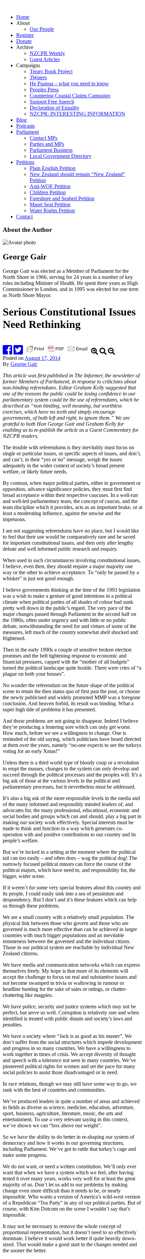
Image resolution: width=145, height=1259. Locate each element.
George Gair (23, 364)
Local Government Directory (60, 156)
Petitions (25, 162)
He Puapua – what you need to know (69, 83)
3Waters (38, 77)
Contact (24, 216)
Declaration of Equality (54, 108)
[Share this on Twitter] (18, 352)
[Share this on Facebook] (7, 352)
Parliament (27, 132)
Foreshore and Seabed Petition (62, 198)
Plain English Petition (53, 168)
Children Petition (48, 192)
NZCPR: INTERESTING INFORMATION (77, 114)
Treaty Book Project (51, 71)
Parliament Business (51, 150)
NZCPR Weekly (47, 53)
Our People (42, 29)
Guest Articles (45, 59)
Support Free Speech (52, 101)
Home (22, 17)
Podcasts (25, 126)
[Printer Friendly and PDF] (57, 352)
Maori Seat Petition (50, 204)
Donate (24, 41)
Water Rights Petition (52, 210)
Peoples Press (44, 89)
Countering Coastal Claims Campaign (70, 95)
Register (25, 35)
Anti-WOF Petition (50, 186)
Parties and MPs (47, 144)
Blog (21, 120)
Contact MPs (43, 138)
